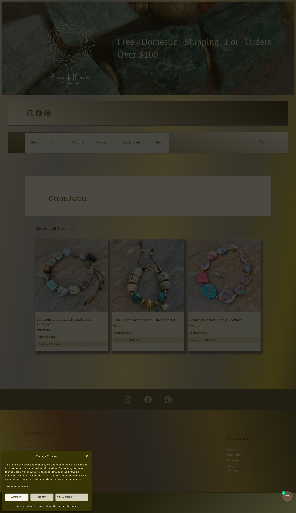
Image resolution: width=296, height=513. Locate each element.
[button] (86, 456)
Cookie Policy (23, 506)
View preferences (72, 497)
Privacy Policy (42, 506)
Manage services (17, 486)
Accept (17, 497)
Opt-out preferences (65, 506)
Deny (42, 497)
